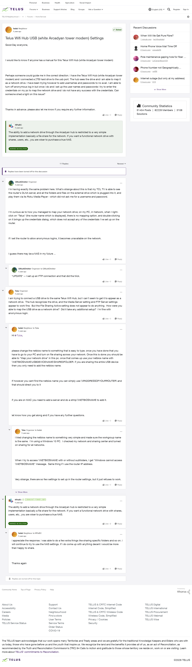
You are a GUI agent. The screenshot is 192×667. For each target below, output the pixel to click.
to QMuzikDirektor (48, 268)
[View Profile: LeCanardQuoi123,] (136, 58)
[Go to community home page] (13, 9)
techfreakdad (158, 39)
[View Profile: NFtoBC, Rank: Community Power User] (11, 501)
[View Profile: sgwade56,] (136, 48)
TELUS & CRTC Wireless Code (105, 612)
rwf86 (154, 71)
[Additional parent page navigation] (22, 17)
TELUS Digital (152, 604)
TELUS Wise (152, 619)
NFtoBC (18, 125)
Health (57, 3)
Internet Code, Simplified (102, 608)
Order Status (56, 626)
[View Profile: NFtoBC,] (11, 126)
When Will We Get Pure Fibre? (157, 35)
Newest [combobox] (121, 164)
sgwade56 (156, 50)
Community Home (9, 589)
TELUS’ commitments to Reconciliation (37, 651)
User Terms (55, 619)
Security (92, 623)
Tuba (17, 291)
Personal (33, 3)
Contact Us (55, 608)
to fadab (38, 430)
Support (53, 604)
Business (46, 3)
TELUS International (156, 608)
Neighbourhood (57, 612)
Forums (30, 17)
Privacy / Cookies (98, 619)
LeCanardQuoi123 (160, 60)
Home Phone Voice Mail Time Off (159, 46)
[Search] (168, 9)
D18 (154, 82)
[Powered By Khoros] (184, 591)
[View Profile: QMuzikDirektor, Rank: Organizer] (11, 183)
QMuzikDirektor (21, 182)
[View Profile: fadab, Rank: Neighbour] (8, 30)
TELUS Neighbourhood (10, 17)
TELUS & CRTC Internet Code (105, 604)
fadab (15, 28)
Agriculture (69, 3)
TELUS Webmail (154, 615)
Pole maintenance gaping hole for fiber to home (163, 57)
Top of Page (26, 589)
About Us (7, 604)
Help (52, 589)
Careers (6, 612)
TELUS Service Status (14, 623)
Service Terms (56, 623)
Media (5, 615)
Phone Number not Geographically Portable (160, 67)
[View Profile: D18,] (136, 80)
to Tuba (36, 328)
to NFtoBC (37, 533)
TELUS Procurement (156, 612)
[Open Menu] (188, 17)
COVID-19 (54, 630)
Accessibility (9, 608)
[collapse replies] (2, 181)
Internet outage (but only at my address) (163, 78)
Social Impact (85, 3)
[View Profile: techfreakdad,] (136, 37)
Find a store (55, 615)
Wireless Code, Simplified (102, 615)
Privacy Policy (40, 589)
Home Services (41, 17)
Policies (6, 619)
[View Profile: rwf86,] (136, 69)
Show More (22, 492)
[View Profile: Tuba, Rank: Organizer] (11, 292)
